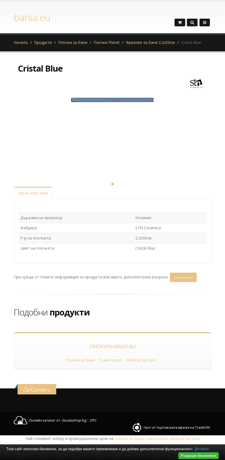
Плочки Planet (107, 42)
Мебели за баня (141, 360)
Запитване (183, 277)
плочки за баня (129, 438)
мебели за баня (185, 438)
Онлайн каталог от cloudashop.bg (57, 420)
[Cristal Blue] (112, 134)
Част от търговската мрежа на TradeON (177, 427)
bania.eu (32, 17)
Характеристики (33, 193)
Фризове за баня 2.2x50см (150, 42)
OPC (93, 420)
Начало (21, 42)
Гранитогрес (110, 360)
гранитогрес (156, 438)
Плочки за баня (72, 42)
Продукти (43, 42)
